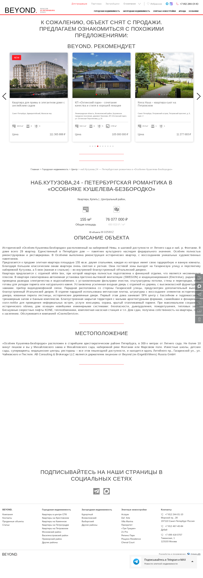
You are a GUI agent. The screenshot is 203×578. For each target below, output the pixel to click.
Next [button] (199, 96)
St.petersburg (47, 10)
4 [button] (97, 146)
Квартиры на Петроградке (55, 525)
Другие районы (50, 542)
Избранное (156, 3)
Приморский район (52, 539)
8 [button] (107, 146)
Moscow (44, 9)
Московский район (51, 532)
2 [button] (92, 146)
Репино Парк (128, 535)
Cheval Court (127, 542)
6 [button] (102, 146)
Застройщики (112, 3)
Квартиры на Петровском (55, 528)
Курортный (87, 514)
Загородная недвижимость (136, 11)
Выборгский (88, 521)
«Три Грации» (128, 528)
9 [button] (110, 146)
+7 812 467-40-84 (174, 526)
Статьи (6, 525)
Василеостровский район (55, 535)
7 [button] (105, 146)
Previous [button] (4, 96)
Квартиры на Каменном (54, 521)
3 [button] (95, 146)
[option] (39, 97)
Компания (7, 514)
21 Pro (124, 532)
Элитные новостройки (164, 11)
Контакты (7, 518)
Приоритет (126, 525)
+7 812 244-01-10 (189, 3)
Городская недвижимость (107, 11)
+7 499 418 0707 (173, 534)
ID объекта (94, 232)
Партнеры (96, 3)
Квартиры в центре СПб (54, 514)
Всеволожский (89, 518)
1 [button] (90, 146)
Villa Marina (127, 521)
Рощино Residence (131, 539)
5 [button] (100, 146)
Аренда (182, 11)
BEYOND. (7, 509)
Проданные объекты (13, 521)
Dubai (43, 12)
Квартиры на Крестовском (55, 518)
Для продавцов (79, 3)
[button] (33, 94)
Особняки (193, 11)
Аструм (125, 514)
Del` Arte (125, 518)
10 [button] (113, 146)
